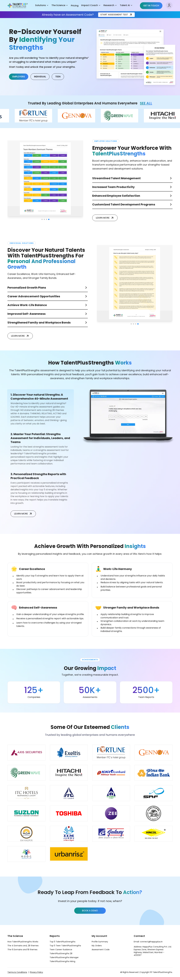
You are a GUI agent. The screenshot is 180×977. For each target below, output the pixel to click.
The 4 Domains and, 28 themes (23, 945)
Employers (18, 76)
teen (57, 76)
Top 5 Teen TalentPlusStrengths (65, 945)
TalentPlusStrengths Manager (64, 957)
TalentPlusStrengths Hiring (62, 961)
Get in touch (151, 5)
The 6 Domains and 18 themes (22, 949)
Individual (40, 76)
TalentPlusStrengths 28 (61, 953)
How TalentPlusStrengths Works (22, 941)
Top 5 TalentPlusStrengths (62, 941)
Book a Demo (90, 910)
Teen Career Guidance (61, 949)
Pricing (74, 5)
